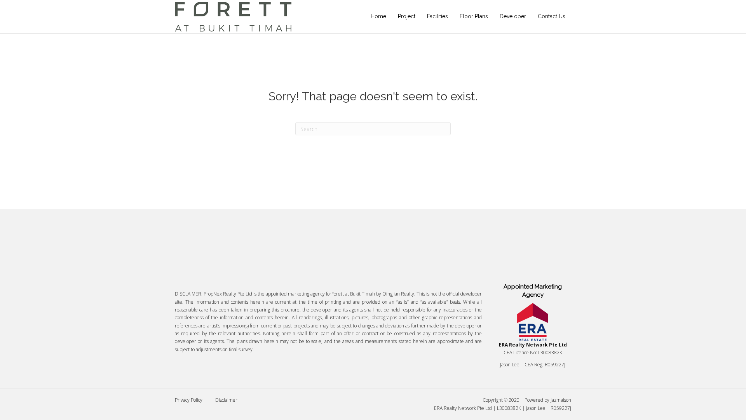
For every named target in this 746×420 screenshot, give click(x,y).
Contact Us (551, 16)
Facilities (437, 16)
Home (378, 16)
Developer (513, 16)
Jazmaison (561, 400)
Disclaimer (226, 400)
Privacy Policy (188, 400)
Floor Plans (474, 16)
